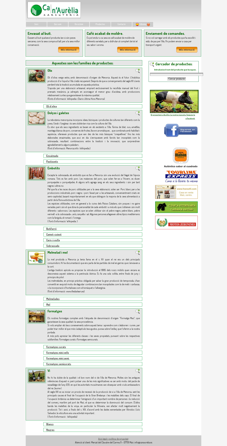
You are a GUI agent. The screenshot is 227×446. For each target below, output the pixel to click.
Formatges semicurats (58, 363)
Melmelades (53, 298)
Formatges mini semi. (57, 358)
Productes (100, 24)
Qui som (57, 24)
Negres (50, 429)
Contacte (122, 24)
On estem (79, 24)
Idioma (143, 24)
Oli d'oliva (51, 106)
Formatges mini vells (57, 352)
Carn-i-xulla (53, 240)
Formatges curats (56, 346)
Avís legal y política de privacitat (113, 438)
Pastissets (52, 161)
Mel (48, 304)
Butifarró (51, 228)
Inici (36, 24)
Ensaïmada (52, 155)
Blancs (50, 424)
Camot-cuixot (54, 234)
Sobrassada (52, 245)
